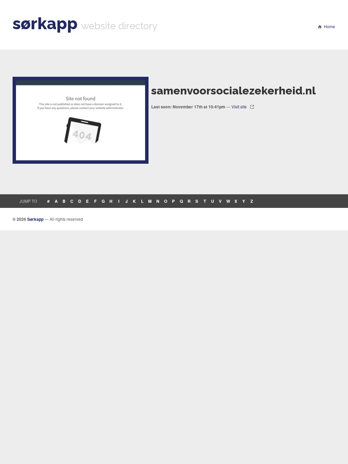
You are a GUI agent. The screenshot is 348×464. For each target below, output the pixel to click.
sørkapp (45, 23)
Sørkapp (35, 219)
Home (329, 26)
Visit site (239, 106)
